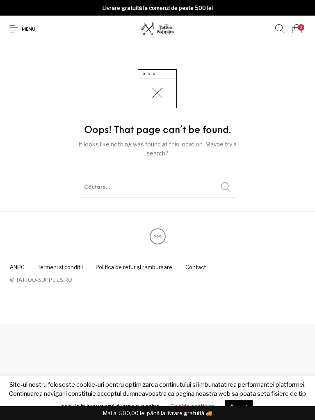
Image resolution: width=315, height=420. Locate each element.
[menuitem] (17, 267)
